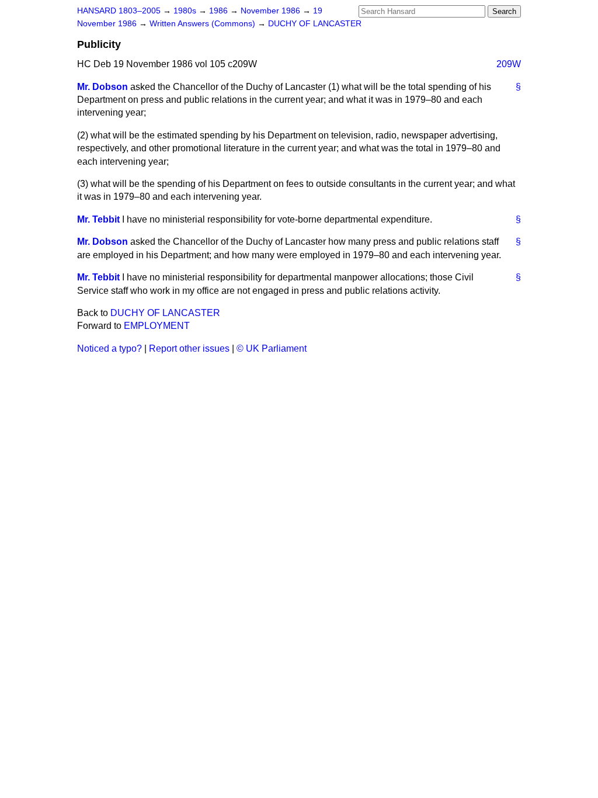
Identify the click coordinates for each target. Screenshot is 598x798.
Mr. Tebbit (98, 219)
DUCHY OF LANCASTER (314, 23)
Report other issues (189, 348)
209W (508, 64)
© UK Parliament (272, 348)
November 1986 (272, 10)
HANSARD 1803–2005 (119, 10)
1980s (186, 10)
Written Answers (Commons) (204, 23)
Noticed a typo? (109, 348)
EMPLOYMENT (157, 326)
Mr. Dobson (102, 87)
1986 (219, 10)
